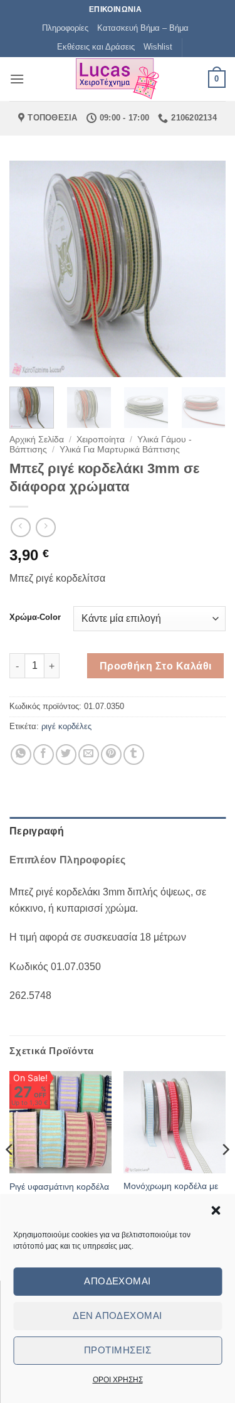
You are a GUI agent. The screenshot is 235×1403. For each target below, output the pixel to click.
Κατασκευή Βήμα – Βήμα (143, 28)
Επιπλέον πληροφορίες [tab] (67, 860)
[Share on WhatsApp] (21, 754)
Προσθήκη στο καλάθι (156, 666)
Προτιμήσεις (117, 1350)
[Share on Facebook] (43, 754)
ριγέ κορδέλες (66, 726)
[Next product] (20, 527)
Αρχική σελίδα (36, 439)
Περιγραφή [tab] (36, 831)
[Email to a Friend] (88, 754)
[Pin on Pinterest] (111, 754)
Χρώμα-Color (35, 617)
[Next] (205, 269)
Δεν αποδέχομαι (117, 1315)
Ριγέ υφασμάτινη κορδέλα (59, 1187)
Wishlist (158, 46)
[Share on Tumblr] (133, 754)
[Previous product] (45, 527)
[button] (215, 1210)
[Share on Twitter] (66, 754)
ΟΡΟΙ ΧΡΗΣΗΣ (118, 1379)
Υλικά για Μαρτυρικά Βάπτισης (120, 449)
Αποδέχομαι (117, 1281)
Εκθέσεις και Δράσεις (96, 46)
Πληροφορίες (65, 28)
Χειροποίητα (100, 439)
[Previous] (29, 269)
